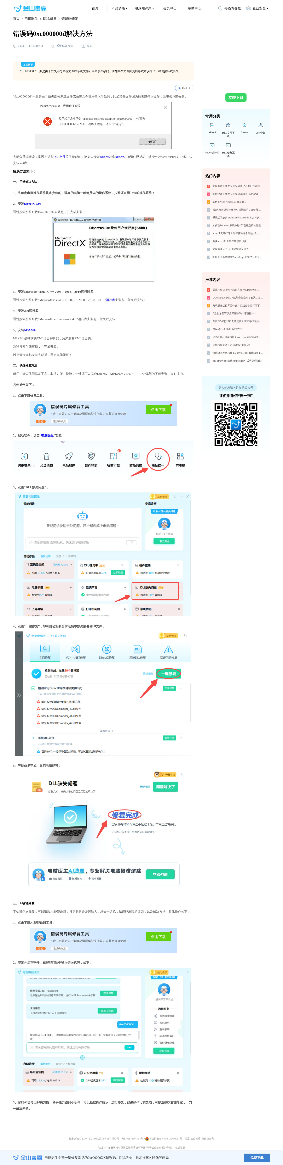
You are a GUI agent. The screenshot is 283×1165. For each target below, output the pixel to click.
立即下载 (236, 97)
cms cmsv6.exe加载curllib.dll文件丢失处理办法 (237, 360)
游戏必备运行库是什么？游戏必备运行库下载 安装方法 (238, 305)
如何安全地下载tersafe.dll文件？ (230, 201)
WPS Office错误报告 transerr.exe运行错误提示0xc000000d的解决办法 (238, 337)
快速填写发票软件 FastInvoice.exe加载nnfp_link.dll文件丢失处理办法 (238, 352)
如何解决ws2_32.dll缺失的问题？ (230, 249)
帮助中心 (194, 8)
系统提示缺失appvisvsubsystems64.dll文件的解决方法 (238, 217)
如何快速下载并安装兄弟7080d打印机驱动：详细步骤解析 (238, 194)
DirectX (105, 156)
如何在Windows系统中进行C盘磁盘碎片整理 (237, 225)
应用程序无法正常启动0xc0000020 (231, 345)
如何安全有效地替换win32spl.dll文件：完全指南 (238, 257)
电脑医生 (31, 18)
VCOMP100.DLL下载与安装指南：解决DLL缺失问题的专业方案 (238, 297)
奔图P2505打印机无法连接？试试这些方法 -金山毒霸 (238, 321)
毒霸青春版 (232, 8)
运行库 (110, 300)
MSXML (30, 330)
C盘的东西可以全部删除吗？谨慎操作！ (234, 313)
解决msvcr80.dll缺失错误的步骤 (230, 241)
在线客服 (180, 1147)
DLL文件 (59, 156)
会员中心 (169, 8)
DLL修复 (50, 18)
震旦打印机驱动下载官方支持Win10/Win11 (236, 289)
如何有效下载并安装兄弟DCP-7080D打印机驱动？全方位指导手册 (238, 186)
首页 (95, 8)
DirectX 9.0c (32, 203)
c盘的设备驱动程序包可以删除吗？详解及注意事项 (238, 209)
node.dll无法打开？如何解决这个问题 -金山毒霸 (238, 233)
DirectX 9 (121, 156)
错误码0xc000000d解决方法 (227, 329)
